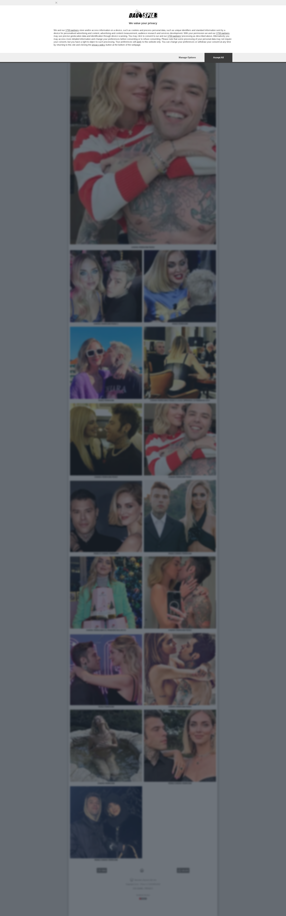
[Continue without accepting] (56, 2)
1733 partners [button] (72, 30)
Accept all (218, 57)
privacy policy (98, 45)
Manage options (187, 57)
